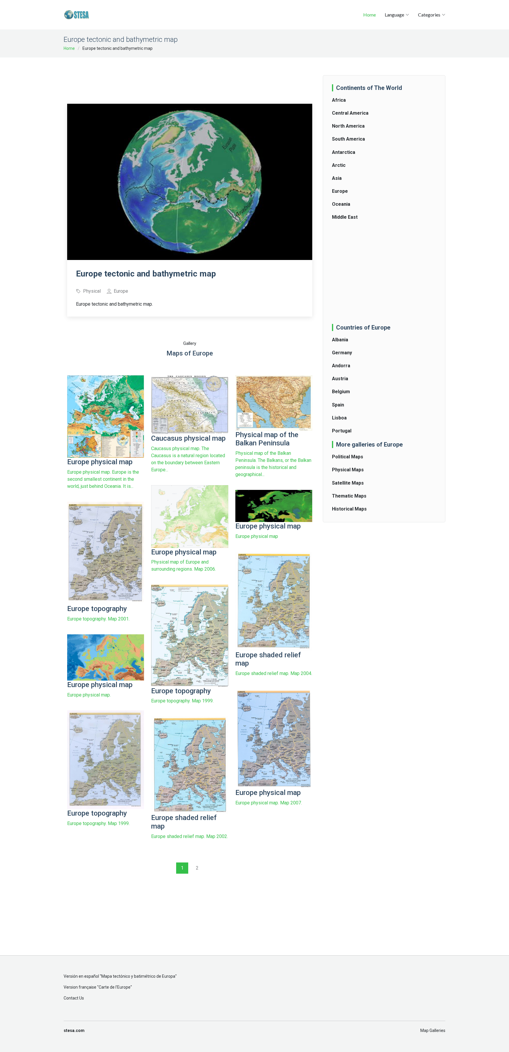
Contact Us (74, 998)
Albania (340, 340)
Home (369, 14)
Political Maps (347, 457)
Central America (350, 113)
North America (348, 126)
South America (348, 139)
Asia (337, 178)
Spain (338, 405)
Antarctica (343, 152)
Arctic (339, 165)
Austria (340, 378)
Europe (340, 191)
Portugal (341, 431)
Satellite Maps (348, 483)
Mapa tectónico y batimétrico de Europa (138, 976)
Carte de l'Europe (114, 987)
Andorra (341, 365)
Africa (339, 100)
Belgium (341, 391)
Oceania (341, 204)
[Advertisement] (189, 76)
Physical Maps (348, 470)
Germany (342, 352)
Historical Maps (349, 509)
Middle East (345, 217)
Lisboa (339, 418)
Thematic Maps (349, 496)
